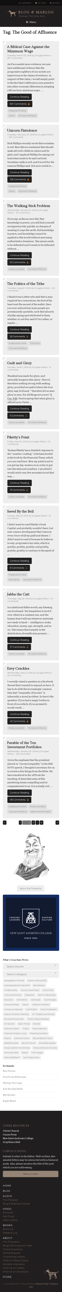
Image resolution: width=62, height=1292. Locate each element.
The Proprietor (11, 1241)
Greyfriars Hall (11, 1142)
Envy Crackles (18, 668)
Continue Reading (19, 97)
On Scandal (9, 1024)
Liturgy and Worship (13, 1009)
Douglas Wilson (43, 55)
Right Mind (9, 1100)
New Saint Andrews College (18, 1138)
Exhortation (22, 1000)
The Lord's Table (11, 1052)
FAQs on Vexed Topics (15, 1260)
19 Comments (17, 490)
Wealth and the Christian (41, 812)
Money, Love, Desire (16, 269)
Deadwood (29, 995)
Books (7, 1225)
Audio (7, 1196)
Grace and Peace (11, 1004)
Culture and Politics (12, 995)
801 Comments (18, 104)
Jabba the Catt (18, 594)
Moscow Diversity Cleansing (16, 1014)
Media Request (11, 1252)
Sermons (8, 1212)
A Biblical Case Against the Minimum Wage (28, 49)
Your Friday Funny (31, 1057)
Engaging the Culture (17, 111)
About (7, 1238)
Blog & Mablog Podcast (16, 1203)
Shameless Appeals (47, 1043)
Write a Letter (30, 1174)
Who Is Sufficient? (12, 1057)
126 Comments (18, 179)
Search (56, 3)
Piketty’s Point (18, 437)
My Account (25, 3)
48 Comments (17, 799)
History (25, 1004)
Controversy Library (14, 1256)
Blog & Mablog (36, 12)
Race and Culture (21, 1038)
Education (8, 1000)
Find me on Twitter (13, 1267)
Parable (36, 1024)
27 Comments (17, 647)
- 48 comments (22, 754)
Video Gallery (10, 1220)
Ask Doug (8, 1216)
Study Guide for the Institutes (17, 1048)
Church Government (30, 990)
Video (7, 1208)
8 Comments (17, 568)
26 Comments (17, 336)
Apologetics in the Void (14, 980)
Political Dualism (11, 1028)
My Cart (42, 3)
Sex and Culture (28, 1043)
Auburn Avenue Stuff (37, 980)
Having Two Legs (12, 1082)
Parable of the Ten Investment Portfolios (24, 745)
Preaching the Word (38, 1033)
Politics (12, 116)
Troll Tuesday (37, 1052)
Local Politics (31, 1009)
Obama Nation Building (38, 1019)
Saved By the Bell (20, 511)
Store (7, 1276)
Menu (32, 22)
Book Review (14, 580)
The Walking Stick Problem (28, 206)
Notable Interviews (14, 1264)
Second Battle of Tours (42, 1038)
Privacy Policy (42, 1283)
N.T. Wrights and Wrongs (43, 1014)
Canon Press (10, 1134)
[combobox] (31, 966)
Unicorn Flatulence (22, 130)
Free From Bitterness (14, 1076)
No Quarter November (14, 1019)
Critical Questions (13, 1249)
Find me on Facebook (15, 1271)
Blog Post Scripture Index (17, 1245)
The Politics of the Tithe (25, 284)
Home (7, 1185)
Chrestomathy (10, 990)
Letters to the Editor (40, 1004)
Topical (25, 1052)
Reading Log (10, 1232)
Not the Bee (9, 1094)
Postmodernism (39, 1028)
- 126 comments (15, 137)
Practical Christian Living (15, 1033)
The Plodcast (10, 1199)
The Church (35, 343)
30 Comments (17, 262)
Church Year (48, 990)
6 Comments (17, 415)
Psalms (7, 1038)
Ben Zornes (9, 1070)
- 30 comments (22, 213)
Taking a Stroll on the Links (45, 1048)
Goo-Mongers (50, 1000)
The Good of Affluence (27, 116)
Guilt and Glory (19, 363)
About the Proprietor (31, 888)
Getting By (35, 1000)
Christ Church (11, 1130)
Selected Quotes (11, 1043)
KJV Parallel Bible (13, 1088)
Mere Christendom (49, 1009)
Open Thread (23, 1024)
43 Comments (17, 721)
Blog (6, 1190)
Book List (8, 1229)
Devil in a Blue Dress (46, 995)
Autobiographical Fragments (17, 985)
